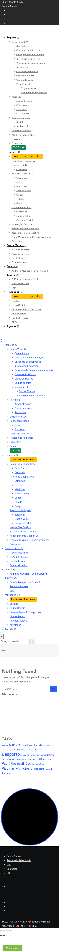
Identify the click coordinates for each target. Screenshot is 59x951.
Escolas (15, 301)
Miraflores (21, 186)
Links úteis (16, 139)
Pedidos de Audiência (22, 135)
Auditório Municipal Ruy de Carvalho (30, 271)
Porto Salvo (22, 165)
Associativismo (24, 101)
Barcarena (21, 212)
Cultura (12, 267)
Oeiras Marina (16, 245)
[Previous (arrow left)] (1, 935)
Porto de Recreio (20, 254)
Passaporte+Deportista (38, 759)
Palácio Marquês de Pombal (26, 279)
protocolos (49, 769)
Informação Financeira (28, 59)
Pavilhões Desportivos (22, 174)
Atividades (14, 292)
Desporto (13, 152)
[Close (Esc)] (1, 930)
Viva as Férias (18, 314)
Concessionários (24, 105)
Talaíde (20, 199)
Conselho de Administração (30, 50)
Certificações (47, 745)
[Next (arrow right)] (4, 935)
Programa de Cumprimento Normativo (34, 370)
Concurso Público (25, 76)
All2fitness (16, 322)
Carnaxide (21, 170)
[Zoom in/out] (10, 930)
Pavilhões (9, 763)
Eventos (42, 755)
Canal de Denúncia (21, 131)
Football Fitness (19, 318)
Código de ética (24, 80)
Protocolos (21, 110)
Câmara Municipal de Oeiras (32, 750)
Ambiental (22, 126)
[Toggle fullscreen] (7, 930)
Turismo (13, 275)
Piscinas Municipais (21, 208)
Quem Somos (23, 46)
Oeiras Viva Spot (20, 114)
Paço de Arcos (23, 191)
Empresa (13, 38)
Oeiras (19, 195)
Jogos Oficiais (18, 305)
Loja (13, 288)
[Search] (1, 340)
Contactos (16, 143)
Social (19, 122)
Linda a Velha (23, 216)
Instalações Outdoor (22, 224)
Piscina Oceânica (20, 250)
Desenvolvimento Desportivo (26, 310)
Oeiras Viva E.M (19, 42)
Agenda (13, 326)
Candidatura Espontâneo (34, 93)
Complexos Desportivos (23, 161)
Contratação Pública (27, 72)
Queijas (20, 203)
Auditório (5, 745)
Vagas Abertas (29, 88)
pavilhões (24, 763)
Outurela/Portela (25, 220)
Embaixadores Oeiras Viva (25, 229)
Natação (50, 755)
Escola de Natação (29, 755)
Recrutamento (23, 84)
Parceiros (16, 97)
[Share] (4, 930)
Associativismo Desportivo (25, 233)
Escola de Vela (18, 258)
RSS (9, 873)
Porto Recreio (39, 769)
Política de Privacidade (19, 860)
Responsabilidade (20, 118)
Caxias (19, 182)
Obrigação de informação (30, 55)
